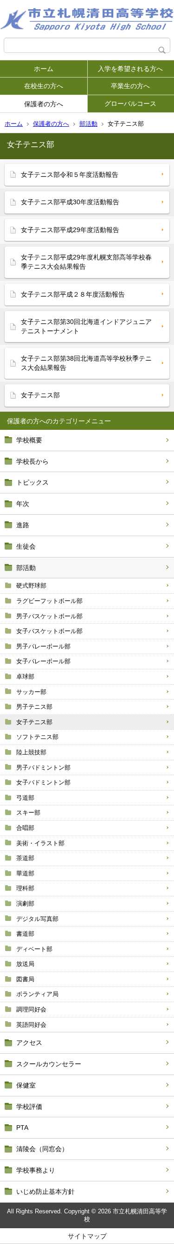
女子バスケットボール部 (49, 631)
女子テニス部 (34, 722)
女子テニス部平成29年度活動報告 (70, 229)
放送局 (25, 963)
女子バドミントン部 (43, 782)
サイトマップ (87, 1236)
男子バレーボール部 (43, 646)
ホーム (43, 68)
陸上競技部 (31, 752)
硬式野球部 (31, 585)
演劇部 (25, 903)
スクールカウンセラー (48, 1064)
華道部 (25, 873)
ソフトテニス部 (37, 736)
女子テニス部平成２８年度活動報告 (73, 294)
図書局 (25, 979)
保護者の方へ (43, 104)
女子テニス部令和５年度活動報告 (69, 174)
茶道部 (25, 858)
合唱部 (25, 827)
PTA (22, 1127)
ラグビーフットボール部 (49, 600)
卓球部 (25, 676)
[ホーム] (87, 19)
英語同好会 (31, 1024)
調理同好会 (31, 1009)
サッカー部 (31, 691)
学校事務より (35, 1170)
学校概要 (29, 440)
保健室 (26, 1085)
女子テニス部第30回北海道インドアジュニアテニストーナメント (86, 326)
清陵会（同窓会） (42, 1149)
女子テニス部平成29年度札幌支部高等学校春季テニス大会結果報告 (86, 261)
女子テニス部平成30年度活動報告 (70, 202)
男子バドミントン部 (43, 767)
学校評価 (29, 1106)
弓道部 (25, 797)
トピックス (32, 482)
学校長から (32, 461)
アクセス (29, 1042)
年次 (22, 503)
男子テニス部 (34, 706)
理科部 (25, 888)
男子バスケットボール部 (49, 616)
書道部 (25, 933)
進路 (22, 525)
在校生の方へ (43, 86)
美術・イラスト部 (40, 843)
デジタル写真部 (37, 918)
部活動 (88, 123)
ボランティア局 (37, 994)
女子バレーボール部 (43, 661)
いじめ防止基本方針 (45, 1191)
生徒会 (26, 546)
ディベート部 (34, 949)
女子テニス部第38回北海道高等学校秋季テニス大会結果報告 (86, 363)
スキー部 (28, 812)
